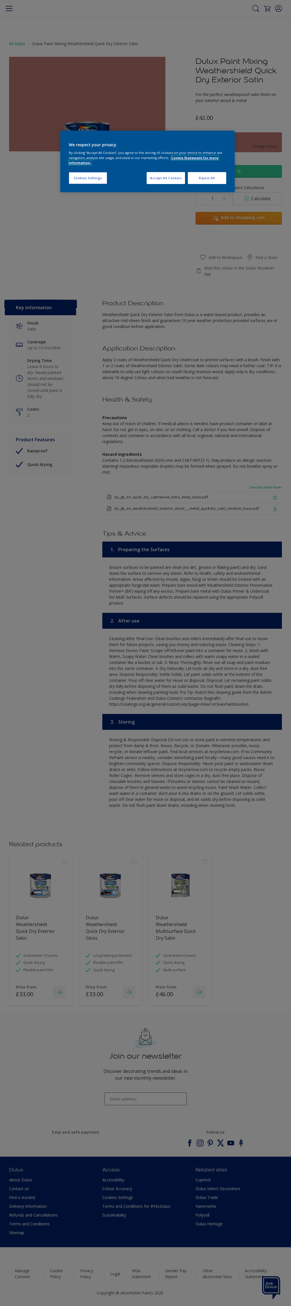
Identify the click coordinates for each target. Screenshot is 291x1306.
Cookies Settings (88, 178)
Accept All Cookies (166, 178)
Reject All (207, 178)
